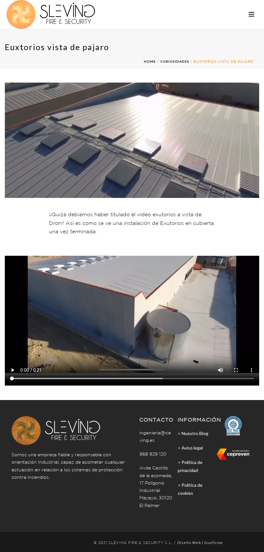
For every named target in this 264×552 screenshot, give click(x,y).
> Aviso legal (190, 447)
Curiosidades (174, 61)
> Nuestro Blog (193, 433)
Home (150, 61)
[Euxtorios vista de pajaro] (132, 140)
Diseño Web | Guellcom (200, 542)
